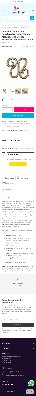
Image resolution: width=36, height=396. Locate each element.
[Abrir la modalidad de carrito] (33, 10)
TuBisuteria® (14, 392)
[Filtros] (4, 154)
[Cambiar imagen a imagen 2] (11, 91)
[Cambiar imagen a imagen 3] (18, 91)
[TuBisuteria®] (18, 10)
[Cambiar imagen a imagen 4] (25, 91)
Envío (3, 130)
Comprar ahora (17, 115)
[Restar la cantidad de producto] (3, 110)
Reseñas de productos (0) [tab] (10, 148)
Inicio (3, 24)
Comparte (8, 189)
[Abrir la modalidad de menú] (3, 10)
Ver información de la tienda (11, 126)
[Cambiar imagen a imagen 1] (4, 91)
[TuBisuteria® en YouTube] (12, 384)
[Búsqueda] (32, 18)
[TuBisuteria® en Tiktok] (9, 384)
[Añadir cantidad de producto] (10, 110)
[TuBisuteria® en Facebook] (2, 384)
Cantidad (4, 105)
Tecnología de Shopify (24, 392)
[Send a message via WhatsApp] (31, 383)
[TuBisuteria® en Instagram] (6, 384)
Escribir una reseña (18, 164)
